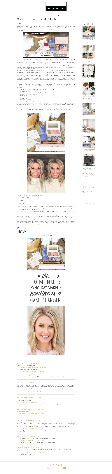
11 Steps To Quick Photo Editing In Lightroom (89, 149)
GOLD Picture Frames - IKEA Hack (89, 132)
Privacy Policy (64, 471)
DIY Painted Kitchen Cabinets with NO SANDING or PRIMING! (88, 186)
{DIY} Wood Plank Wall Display (89, 204)
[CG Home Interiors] (56, 7)
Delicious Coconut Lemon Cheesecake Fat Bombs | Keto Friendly (88, 41)
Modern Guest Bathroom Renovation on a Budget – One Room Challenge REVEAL (89, 168)
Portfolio (53, 16)
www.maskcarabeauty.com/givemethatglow (26, 219)
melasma (57, 65)
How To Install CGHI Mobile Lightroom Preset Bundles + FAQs (88, 60)
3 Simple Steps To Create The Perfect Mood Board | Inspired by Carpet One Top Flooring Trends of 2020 (89, 97)
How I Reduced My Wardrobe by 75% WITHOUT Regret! (89, 78)
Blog (59, 16)
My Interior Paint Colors (89, 116)
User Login (71, 471)
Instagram (19, 61)
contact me (21, 217)
